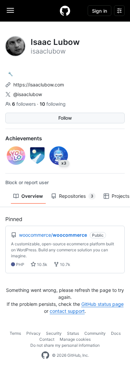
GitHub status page (102, 304)
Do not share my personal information (65, 345)
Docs (116, 333)
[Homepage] (65, 10)
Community (95, 333)
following (53, 104)
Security (54, 333)
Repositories (76, 196)
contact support (67, 311)
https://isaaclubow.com (38, 84)
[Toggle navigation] (10, 10)
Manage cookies (75, 339)
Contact (46, 339)
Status (73, 333)
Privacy (33, 333)
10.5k (41, 264)
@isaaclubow (27, 94)
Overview (32, 196)
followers (24, 104)
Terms (15, 333)
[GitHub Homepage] (45, 355)
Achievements (23, 138)
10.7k (64, 264)
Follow (65, 118)
